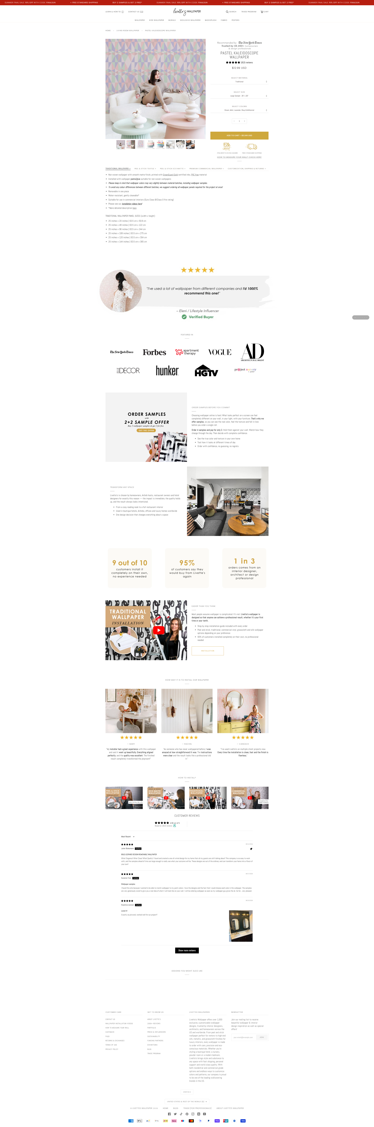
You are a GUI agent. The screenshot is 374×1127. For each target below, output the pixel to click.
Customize (109, 1032)
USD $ (186, 1092)
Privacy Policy (111, 1049)
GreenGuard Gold (170, 174)
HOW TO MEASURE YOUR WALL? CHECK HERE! (239, 157)
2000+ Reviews (153, 1023)
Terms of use (111, 1045)
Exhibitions (152, 1045)
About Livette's (154, 1019)
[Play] (155, 105)
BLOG (175, 1108)
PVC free (195, 174)
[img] (127, 844)
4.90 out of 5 (175, 823)
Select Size (239, 92)
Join (262, 1037)
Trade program (154, 1053)
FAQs (107, 1036)
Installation (207, 651)
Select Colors (239, 106)
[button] (233, 62)
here (134, 208)
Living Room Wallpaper (128, 30)
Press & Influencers (156, 1032)
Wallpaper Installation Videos (119, 1023)
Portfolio (151, 1028)
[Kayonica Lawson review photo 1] (241, 926)
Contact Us (110, 1019)
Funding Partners (155, 1040)
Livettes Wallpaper (142, 1108)
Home (108, 30)
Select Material (239, 78)
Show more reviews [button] (187, 950)
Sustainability (153, 1036)
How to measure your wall (117, 1028)
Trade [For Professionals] (197, 1108)
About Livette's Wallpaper (230, 1108)
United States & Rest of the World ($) (186, 1101)
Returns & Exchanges (114, 1040)
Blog (149, 1049)
